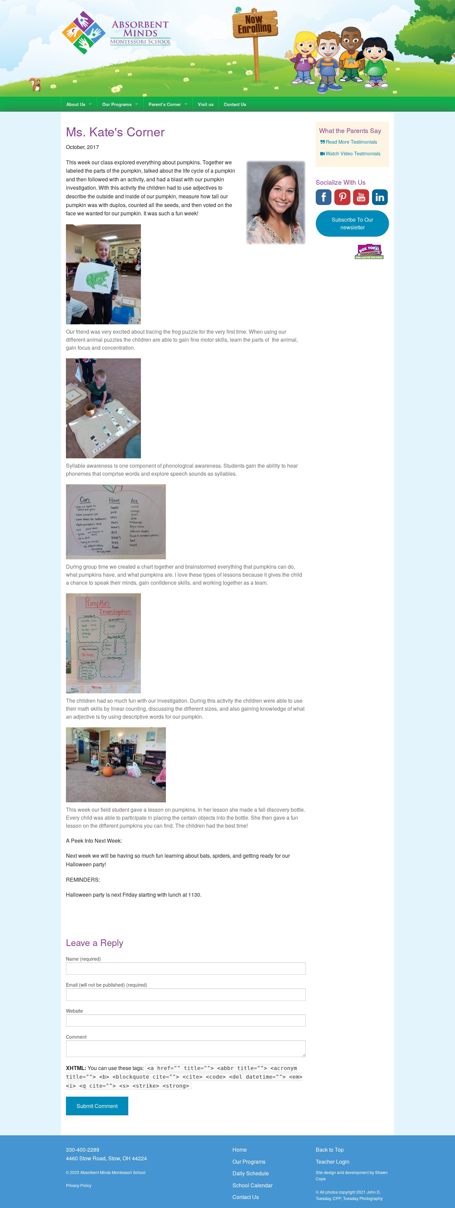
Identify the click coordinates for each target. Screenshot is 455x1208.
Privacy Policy (78, 1185)
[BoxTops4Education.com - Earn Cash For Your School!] (369, 251)
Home (239, 1149)
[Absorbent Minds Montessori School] (116, 32)
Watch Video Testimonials (353, 153)
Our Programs (117, 104)
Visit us (206, 104)
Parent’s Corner (165, 104)
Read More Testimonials (351, 141)
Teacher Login (332, 1161)
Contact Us (235, 104)
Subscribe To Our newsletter (352, 223)
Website (74, 1010)
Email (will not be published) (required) (106, 984)
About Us (75, 104)
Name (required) (83, 958)
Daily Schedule (250, 1173)
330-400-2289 (82, 1149)
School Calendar (252, 1185)
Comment (76, 1036)
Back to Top (330, 1149)
